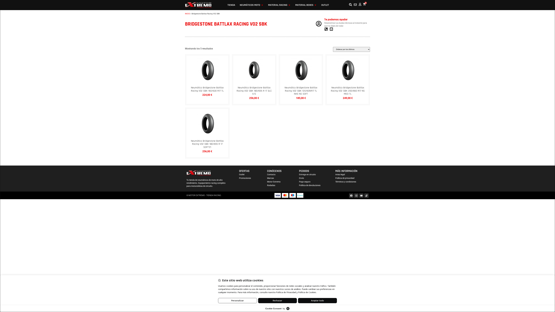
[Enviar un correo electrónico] (332, 29)
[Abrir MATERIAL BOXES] (315, 5)
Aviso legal (340, 174)
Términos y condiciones (345, 182)
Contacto (271, 174)
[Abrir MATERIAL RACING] (289, 5)
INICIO (187, 14)
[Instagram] (356, 195)
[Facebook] (351, 195)
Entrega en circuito (307, 174)
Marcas (270, 178)
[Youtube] (361, 195)
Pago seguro (304, 182)
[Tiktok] (366, 195)
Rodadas (271, 185)
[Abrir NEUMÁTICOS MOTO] (262, 5)
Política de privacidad (344, 178)
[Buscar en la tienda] (350, 4)
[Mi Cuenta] (360, 4)
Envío (301, 178)
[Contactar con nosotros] (355, 4)
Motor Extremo (274, 182)
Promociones (245, 178)
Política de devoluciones (309, 185)
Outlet (242, 174)
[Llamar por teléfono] (327, 29)
